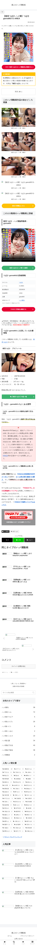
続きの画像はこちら (18, 206)
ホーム (10, 936)
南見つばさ (15, 531)
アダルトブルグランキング (12, 837)
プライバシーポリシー (27, 936)
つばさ (21, 282)
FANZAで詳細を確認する (18, 309)
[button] (29, 540)
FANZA (5, 456)
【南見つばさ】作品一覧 (19, 396)
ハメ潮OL (22, 300)
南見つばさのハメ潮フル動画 (19, 268)
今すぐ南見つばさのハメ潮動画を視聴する (18, 67)
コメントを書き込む (18, 666)
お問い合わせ (18, 938)
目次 (16, 91)
